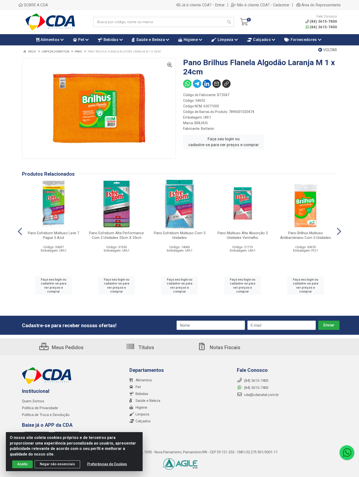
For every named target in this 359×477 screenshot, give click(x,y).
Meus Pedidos (67, 347)
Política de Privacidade (40, 408)
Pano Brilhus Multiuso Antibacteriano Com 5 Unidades (305, 235)
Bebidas (142, 394)
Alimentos (144, 380)
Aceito (22, 464)
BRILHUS (201, 123)
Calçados (143, 421)
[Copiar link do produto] (226, 84)
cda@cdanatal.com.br (261, 395)
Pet (138, 387)
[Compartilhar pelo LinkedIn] (207, 84)
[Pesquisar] (229, 22)
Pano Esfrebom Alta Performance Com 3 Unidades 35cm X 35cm (116, 235)
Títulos (145, 347)
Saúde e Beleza (148, 400)
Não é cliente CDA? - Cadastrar (263, 5)
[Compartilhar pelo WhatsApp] (187, 84)
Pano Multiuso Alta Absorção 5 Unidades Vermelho (243, 235)
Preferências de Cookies (107, 464)
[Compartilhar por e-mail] (216, 84)
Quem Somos (33, 401)
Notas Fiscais (224, 347)
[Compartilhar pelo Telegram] (197, 84)
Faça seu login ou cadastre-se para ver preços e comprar (223, 142)
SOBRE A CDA (35, 5)
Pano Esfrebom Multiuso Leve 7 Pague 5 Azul (53, 235)
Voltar (329, 50)
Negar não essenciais (57, 464)
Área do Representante (321, 5)
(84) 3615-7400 (323, 27)
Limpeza (142, 414)
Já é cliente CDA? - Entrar (203, 5)
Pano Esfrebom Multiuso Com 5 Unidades (179, 235)
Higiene (141, 407)
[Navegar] (20, 231)
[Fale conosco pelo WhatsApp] (346, 452)
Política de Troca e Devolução (46, 415)
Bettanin (207, 129)
